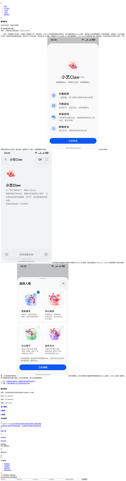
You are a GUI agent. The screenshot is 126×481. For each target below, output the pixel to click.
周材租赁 (7, 464)
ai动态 (6, 12)
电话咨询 (3, 441)
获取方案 (3, 431)
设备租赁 (7, 466)
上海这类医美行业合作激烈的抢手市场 (17, 383)
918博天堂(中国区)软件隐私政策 (10, 426)
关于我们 (7, 8)
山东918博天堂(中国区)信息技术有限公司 (23, 424)
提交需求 (84, 479)
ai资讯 (6, 10)
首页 (5, 6)
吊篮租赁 (7, 468)
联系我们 (7, 14)
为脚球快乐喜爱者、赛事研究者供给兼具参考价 (20, 381)
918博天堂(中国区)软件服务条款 (31, 426)
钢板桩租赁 (7, 470)
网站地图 (38, 424)
